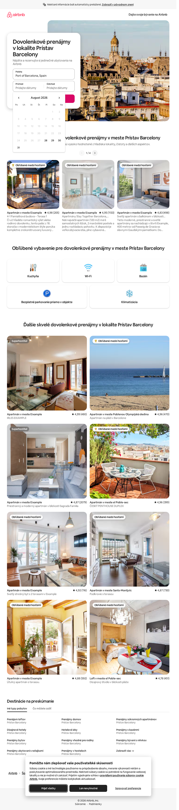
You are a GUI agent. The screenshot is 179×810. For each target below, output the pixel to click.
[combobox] (44, 76)
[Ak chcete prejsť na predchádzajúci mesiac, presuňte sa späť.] (19, 98)
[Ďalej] (95, 153)
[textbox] (28, 88)
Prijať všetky (48, 788)
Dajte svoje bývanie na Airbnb (148, 14)
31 (18, 147)
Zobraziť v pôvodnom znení (118, 4)
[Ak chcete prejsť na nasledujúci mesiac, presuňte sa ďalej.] (59, 98)
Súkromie (80, 804)
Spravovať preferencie (128, 788)
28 (45, 140)
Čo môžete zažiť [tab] (42, 708)
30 (59, 140)
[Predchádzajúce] (82, 153)
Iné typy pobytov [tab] (17, 708)
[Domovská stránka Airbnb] (16, 14)
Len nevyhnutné (88, 788)
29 (52, 140)
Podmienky (95, 804)
